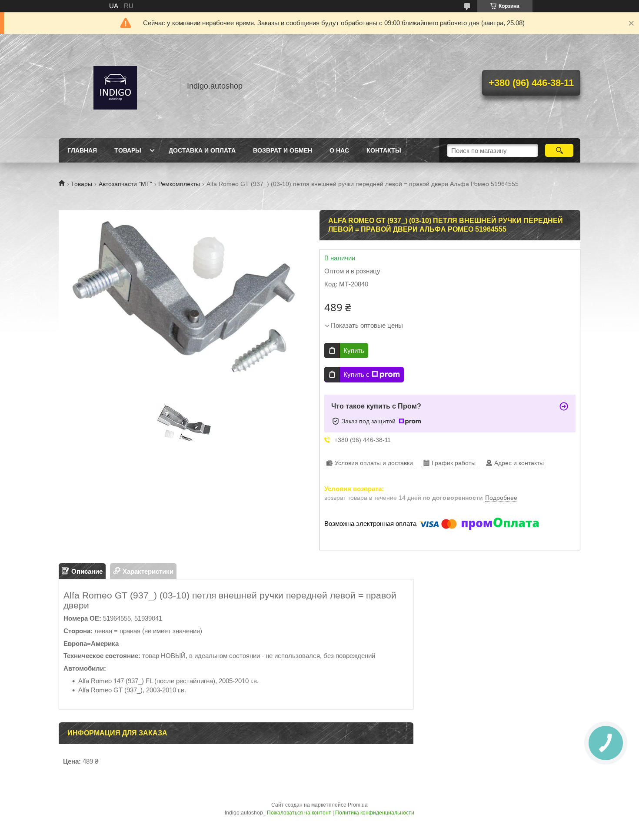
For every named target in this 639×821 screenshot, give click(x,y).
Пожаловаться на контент (299, 813)
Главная (82, 150)
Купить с (356, 374)
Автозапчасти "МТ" (125, 183)
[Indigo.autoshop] (115, 86)
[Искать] (559, 150)
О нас (339, 150)
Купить (353, 350)
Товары (127, 150)
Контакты (383, 150)
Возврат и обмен (282, 150)
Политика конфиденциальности (374, 813)
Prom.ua (358, 805)
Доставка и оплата (202, 150)
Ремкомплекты (179, 183)
